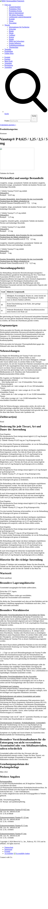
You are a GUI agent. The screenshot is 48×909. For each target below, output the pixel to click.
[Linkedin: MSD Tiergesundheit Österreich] (24, 908)
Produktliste (8, 51)
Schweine (12, 29)
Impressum (8, 849)
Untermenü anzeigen (8, 125)
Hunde (11, 39)
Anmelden (8, 67)
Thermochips (13, 47)
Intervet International (16, 13)
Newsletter (13, 23)
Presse (11, 21)
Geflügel (12, 35)
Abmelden (8, 63)
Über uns (7, 5)
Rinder (11, 31)
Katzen (11, 37)
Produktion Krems (15, 11)
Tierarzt (7, 25)
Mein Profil (8, 61)
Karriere (7, 59)
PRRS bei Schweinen (16, 41)
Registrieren (8, 65)
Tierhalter (7, 49)
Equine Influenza (15, 43)
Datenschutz (8, 847)
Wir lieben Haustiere (16, 15)
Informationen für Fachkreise (19, 27)
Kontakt (12, 19)
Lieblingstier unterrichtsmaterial (20, 17)
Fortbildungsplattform (16, 45)
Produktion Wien (15, 9)
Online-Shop (9, 53)
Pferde (11, 33)
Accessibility (9, 853)
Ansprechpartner (15, 7)
